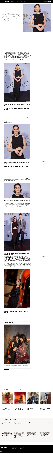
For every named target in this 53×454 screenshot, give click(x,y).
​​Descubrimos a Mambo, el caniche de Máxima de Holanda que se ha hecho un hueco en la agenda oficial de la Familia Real (7, 434)
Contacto (22, 447)
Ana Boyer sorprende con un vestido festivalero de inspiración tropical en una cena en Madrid (7, 406)
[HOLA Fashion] (6, 1)
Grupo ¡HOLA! (22, 448)
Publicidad (14, 448)
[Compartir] (30, 47)
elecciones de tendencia (15, 56)
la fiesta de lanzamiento (17, 110)
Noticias (17, 1)
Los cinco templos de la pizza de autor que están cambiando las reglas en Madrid (45, 423)
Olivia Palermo (15, 53)
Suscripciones (14, 447)
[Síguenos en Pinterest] (4, 451)
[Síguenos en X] (1, 451)
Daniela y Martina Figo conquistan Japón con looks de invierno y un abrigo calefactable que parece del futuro (32, 407)
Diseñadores (22, 1)
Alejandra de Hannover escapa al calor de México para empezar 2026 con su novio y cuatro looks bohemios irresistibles (19, 407)
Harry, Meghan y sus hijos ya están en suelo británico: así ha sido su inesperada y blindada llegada (19, 424)
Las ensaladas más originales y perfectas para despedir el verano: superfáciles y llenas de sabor (32, 434)
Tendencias (13, 1)
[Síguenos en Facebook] (0, 451)
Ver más (21, 389)
